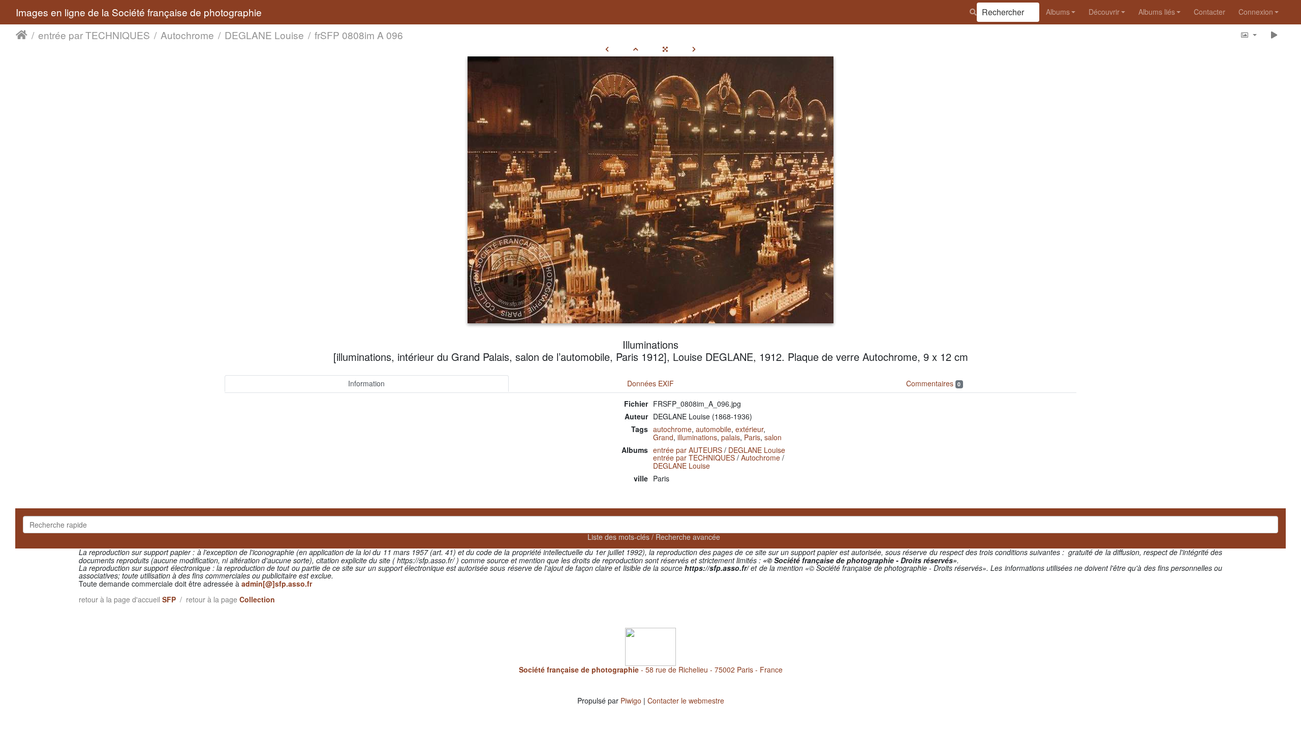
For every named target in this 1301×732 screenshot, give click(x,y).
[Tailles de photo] (1248, 35)
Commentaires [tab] (933, 383)
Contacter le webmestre (685, 700)
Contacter (1209, 12)
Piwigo (631, 700)
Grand (663, 437)
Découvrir (1104, 12)
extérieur (749, 429)
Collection (257, 599)
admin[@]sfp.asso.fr (276, 583)
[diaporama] (1274, 35)
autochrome (672, 429)
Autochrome (187, 35)
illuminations (697, 437)
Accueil (21, 35)
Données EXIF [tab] (650, 383)
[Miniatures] (635, 49)
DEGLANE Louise (264, 35)
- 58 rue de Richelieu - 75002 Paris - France (651, 669)
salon (773, 437)
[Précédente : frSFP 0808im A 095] (607, 49)
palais (730, 437)
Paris (752, 437)
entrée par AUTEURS (687, 450)
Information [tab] (366, 383)
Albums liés (1156, 12)
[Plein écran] (665, 49)
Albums (1058, 12)
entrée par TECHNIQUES (94, 35)
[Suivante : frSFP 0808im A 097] (694, 49)
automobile (713, 429)
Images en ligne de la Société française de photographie (139, 12)
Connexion (1255, 12)
